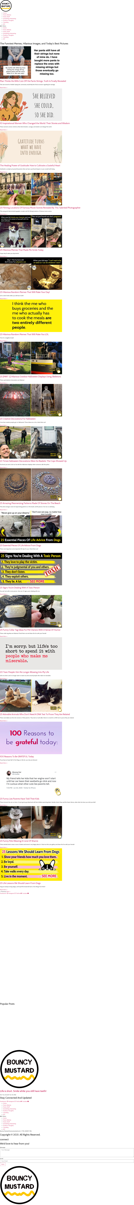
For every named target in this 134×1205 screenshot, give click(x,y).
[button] (67, 26)
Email (1, 1158)
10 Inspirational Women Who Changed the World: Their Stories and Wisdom (35, 123)
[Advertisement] (46, 905)
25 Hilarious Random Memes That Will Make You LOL (24, 334)
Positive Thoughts (8, 20)
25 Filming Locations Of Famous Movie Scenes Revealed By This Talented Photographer (40, 207)
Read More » (3, 87)
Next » (8, 891)
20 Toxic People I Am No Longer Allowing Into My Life (24, 672)
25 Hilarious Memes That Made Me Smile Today (22, 250)
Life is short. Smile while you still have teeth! (23, 1091)
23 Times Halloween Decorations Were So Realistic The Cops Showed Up (33, 461)
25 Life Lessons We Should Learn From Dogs (20, 883)
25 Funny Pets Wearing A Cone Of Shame (19, 841)
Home (5, 13)
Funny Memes (7, 15)
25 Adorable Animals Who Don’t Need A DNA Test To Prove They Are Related (35, 714)
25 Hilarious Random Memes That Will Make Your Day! (25, 292)
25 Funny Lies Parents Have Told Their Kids (19, 798)
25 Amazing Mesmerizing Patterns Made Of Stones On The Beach (30, 503)
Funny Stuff (6, 16)
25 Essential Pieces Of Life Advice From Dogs (20, 545)
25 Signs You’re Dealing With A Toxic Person (20, 587)
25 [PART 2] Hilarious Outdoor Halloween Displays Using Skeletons (30, 376)
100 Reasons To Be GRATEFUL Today (17, 756)
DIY (4, 24)
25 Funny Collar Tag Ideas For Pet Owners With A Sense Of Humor (30, 630)
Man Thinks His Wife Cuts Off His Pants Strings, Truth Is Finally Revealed (33, 81)
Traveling (5, 22)
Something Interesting (9, 18)
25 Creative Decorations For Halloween (18, 418)
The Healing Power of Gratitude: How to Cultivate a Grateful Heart (30, 165)
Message (2, 1147)
